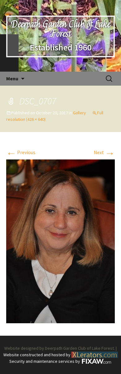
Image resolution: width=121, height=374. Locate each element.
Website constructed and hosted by (37, 354)
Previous (20, 152)
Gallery (79, 113)
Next (104, 152)
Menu (12, 78)
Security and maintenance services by (45, 361)
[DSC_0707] (60, 241)
